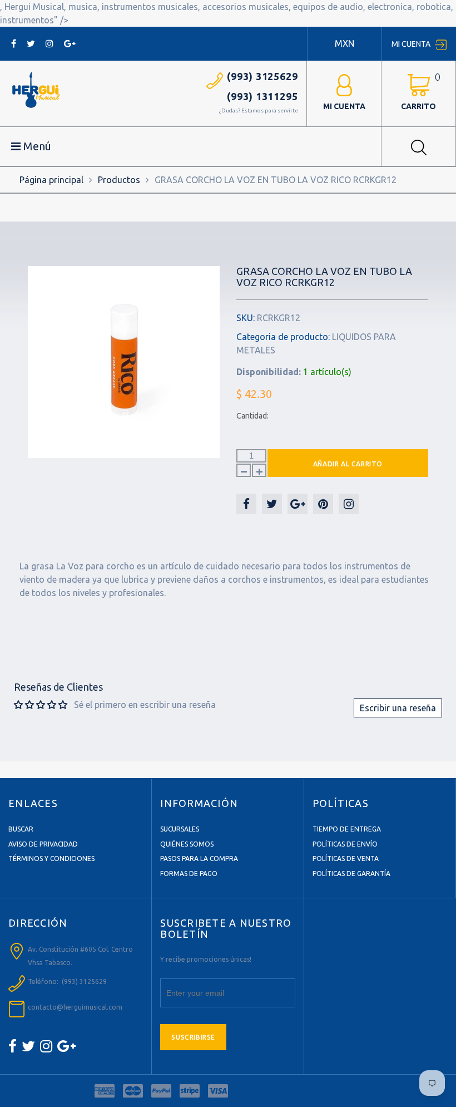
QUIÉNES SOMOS (187, 844)
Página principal (51, 180)
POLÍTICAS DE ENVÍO (345, 844)
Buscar (20, 829)
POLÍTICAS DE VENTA (346, 858)
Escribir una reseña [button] (398, 708)
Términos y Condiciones (51, 858)
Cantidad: (252, 415)
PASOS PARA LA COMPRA (199, 858)
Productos (119, 180)
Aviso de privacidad (43, 844)
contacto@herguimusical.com (75, 1007)
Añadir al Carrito (348, 464)
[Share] (246, 504)
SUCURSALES (179, 829)
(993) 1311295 (262, 96)
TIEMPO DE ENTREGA (347, 829)
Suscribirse (193, 1037)
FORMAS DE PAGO (188, 873)
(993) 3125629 (262, 76)
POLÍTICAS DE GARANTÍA (351, 873)
